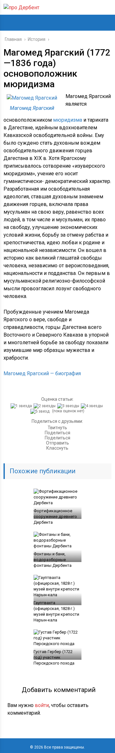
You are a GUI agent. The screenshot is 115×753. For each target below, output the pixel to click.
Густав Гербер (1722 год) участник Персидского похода (54, 657)
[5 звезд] (40, 411)
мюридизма (67, 120)
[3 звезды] (69, 405)
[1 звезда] (22, 405)
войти (42, 705)
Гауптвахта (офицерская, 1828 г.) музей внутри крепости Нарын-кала (56, 611)
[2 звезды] (45, 405)
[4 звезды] (92, 405)
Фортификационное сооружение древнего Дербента (55, 516)
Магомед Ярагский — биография (42, 373)
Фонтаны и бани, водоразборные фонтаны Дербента (53, 559)
